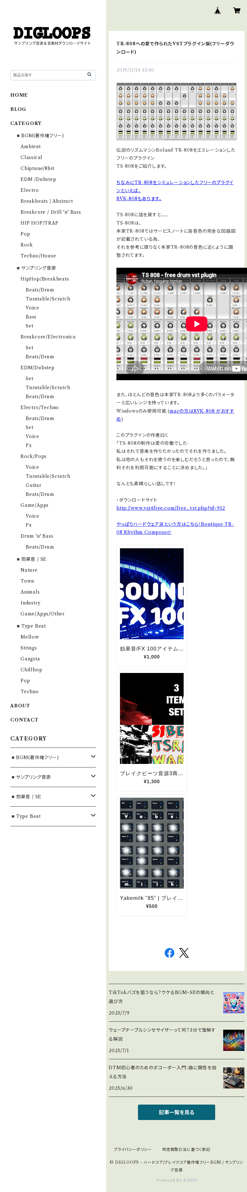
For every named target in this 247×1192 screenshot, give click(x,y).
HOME (19, 95)
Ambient (31, 146)
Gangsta (30, 659)
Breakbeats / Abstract (47, 201)
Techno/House (38, 256)
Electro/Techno (40, 407)
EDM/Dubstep (38, 368)
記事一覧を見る (176, 1112)
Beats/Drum (40, 290)
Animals (30, 592)
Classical (31, 157)
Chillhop (31, 670)
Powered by (169, 1180)
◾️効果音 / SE (31, 559)
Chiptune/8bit (37, 168)
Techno (30, 692)
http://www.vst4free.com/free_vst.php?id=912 (170, 508)
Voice (32, 308)
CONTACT (24, 720)
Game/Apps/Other (43, 614)
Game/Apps (35, 505)
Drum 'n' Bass (37, 536)
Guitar (33, 485)
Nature (29, 570)
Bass (31, 317)
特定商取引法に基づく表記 (186, 1149)
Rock (27, 245)
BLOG (18, 109)
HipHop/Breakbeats (45, 279)
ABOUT (20, 706)
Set (29, 326)
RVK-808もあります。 (138, 199)
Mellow (30, 637)
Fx (29, 445)
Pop (25, 234)
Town (27, 581)
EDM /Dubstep (38, 179)
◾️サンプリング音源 (35, 268)
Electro (30, 190)
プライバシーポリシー (133, 1149)
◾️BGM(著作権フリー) (39, 136)
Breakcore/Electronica (48, 337)
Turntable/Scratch (48, 299)
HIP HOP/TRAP (40, 223)
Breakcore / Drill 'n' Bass (51, 212)
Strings (29, 648)
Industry (30, 603)
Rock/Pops (34, 456)
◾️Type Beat (30, 626)
